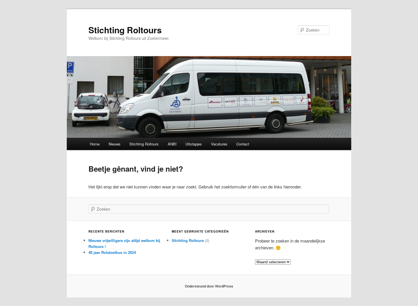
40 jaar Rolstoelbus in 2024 (112, 252)
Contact (242, 144)
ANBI (172, 144)
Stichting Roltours (125, 30)
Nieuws (115, 144)
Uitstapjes (193, 144)
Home (95, 144)
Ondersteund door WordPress (209, 286)
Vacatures (219, 144)
